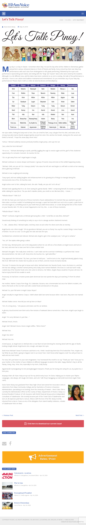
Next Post (79, 415)
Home (61, 20)
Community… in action (22, 473)
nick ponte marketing (76, 522)
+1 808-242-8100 (69, 520)
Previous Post (8, 415)
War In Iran (18, 483)
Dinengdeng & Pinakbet (23, 493)
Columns (68, 20)
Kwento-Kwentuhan (21, 503)
